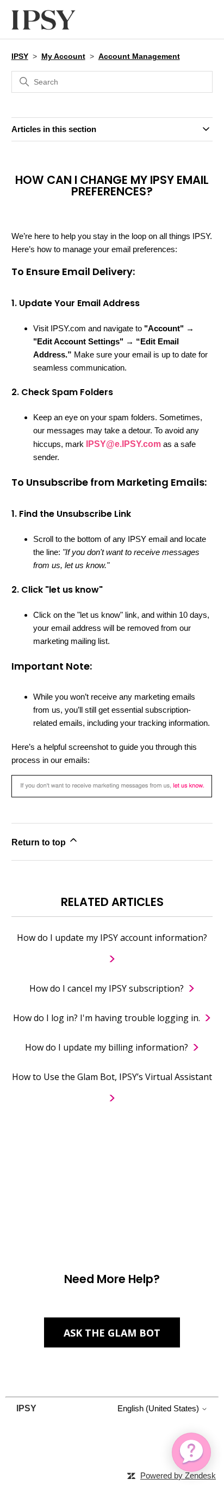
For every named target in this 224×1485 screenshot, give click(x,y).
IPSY (19, 56)
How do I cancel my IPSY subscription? (106, 988)
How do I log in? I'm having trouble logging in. (106, 1018)
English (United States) (159, 1408)
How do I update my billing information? (106, 1047)
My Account (63, 56)
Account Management (139, 56)
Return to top (39, 842)
